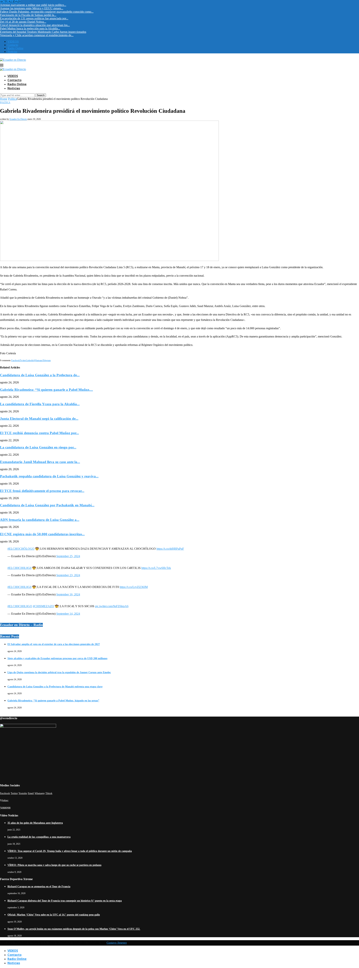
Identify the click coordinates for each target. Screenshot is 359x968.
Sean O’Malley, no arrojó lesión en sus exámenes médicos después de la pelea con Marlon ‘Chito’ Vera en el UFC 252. (73, 928)
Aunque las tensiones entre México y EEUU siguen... (31, 8)
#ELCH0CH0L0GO (19, 606)
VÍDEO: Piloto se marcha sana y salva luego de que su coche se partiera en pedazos (54, 865)
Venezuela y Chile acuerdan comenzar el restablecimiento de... (36, 35)
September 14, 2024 (68, 613)
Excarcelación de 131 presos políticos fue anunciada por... (34, 18)
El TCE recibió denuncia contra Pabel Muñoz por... (39, 433)
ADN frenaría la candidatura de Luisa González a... (39, 520)
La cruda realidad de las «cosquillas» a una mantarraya (38, 836)
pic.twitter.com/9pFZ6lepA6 (111, 606)
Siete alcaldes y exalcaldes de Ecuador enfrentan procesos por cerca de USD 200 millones (57, 658)
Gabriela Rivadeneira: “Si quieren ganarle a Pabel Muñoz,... (46, 390)
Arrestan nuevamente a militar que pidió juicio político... (33, 5)
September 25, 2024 (68, 556)
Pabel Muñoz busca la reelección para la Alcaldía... (30, 28)
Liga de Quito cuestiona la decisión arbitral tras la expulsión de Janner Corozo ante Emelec (59, 672)
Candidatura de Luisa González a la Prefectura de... (40, 375)
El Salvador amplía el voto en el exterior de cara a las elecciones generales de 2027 (53, 644)
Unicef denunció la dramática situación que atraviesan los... (35, 25)
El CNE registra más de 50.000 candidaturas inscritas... (42, 534)
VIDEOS (13, 41)
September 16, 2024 (68, 594)
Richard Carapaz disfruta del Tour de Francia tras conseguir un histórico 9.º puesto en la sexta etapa (64, 900)
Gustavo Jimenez (117, 942)
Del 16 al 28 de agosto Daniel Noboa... (23, 21)
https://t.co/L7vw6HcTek (156, 567)
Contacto (12, 44)
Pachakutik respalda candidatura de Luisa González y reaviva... (49, 476)
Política (12, 98)
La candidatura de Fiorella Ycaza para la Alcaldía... (40, 404)
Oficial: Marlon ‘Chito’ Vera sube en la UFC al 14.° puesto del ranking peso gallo (53, 914)
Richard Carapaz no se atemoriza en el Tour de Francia (38, 886)
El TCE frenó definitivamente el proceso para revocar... (42, 491)
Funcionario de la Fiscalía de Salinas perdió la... (28, 15)
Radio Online (15, 48)
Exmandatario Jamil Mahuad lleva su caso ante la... (40, 462)
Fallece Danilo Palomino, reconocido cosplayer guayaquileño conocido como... (46, 11)
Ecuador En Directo (18, 119)
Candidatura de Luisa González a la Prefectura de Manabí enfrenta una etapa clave (54, 686)
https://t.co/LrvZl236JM (134, 587)
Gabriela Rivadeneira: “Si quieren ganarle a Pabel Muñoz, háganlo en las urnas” (53, 700)
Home (3, 98)
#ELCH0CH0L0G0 (19, 567)
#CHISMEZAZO (43, 606)
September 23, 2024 (68, 575)
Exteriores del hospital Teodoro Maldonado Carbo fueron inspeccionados (43, 31)
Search (41, 95)
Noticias (12, 51)
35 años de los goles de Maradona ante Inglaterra (35, 822)
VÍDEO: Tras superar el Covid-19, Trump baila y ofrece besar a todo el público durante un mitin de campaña (69, 851)
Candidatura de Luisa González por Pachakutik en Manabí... (47, 505)
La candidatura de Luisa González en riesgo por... (38, 447)
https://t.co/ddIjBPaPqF (170, 548)
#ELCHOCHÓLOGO (20, 548)
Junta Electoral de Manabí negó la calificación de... (39, 419)
